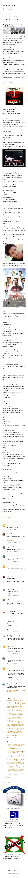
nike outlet (16, 707)
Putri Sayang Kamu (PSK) (14, 636)
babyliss (19, 747)
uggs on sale (21, 716)
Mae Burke (18, 873)
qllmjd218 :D (10, 599)
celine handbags (20, 759)
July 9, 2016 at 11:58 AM (12, 774)
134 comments (9, 830)
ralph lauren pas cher (12, 727)
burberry (15, 734)
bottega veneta (14, 754)
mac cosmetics (14, 755)
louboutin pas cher (19, 721)
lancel (16, 767)
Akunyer (9, 646)
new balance (20, 765)
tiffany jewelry (19, 710)
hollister (9, 751)
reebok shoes (10, 767)
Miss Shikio (10, 668)
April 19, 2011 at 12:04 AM (12, 679)
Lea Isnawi (10, 611)
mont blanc (14, 745)
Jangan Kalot (10, 684)
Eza (8, 534)
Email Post (8, 517)
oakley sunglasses (14, 704)
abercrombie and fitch (16, 756)
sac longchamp (15, 700)
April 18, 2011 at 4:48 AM (12, 653)
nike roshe (10, 769)
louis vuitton (14, 716)
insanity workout (11, 749)
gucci (17, 749)
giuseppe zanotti (20, 744)
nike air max (19, 728)
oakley (15, 769)
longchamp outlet (11, 711)
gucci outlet (16, 732)
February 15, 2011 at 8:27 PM (13, 542)
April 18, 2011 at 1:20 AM (12, 631)
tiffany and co (17, 724)
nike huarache (20, 766)
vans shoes (12, 763)
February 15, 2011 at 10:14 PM (13, 585)
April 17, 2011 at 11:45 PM (12, 606)
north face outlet (17, 748)
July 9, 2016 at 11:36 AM (12, 737)
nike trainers (13, 765)
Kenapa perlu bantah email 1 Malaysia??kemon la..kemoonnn (12, 825)
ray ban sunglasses (18, 703)
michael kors (14, 713)
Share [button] (3, 517)
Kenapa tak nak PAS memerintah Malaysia (12, 857)
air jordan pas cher (15, 709)
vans (21, 749)
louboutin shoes (15, 729)
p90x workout (15, 762)
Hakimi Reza (10, 566)
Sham (8, 576)
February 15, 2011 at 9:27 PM (13, 572)
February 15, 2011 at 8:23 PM (13, 529)
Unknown (9, 525)
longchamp (10, 709)
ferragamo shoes (11, 766)
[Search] (25, 2)
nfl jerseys (21, 767)
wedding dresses (11, 744)
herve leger (10, 761)
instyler (9, 745)
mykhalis (9, 547)
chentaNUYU (10, 657)
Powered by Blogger (15, 870)
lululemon (20, 758)
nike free (22, 704)
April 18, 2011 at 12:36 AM (12, 617)
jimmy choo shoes (12, 770)
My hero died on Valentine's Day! (14, 539)
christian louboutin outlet (15, 727)
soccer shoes (10, 772)
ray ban (17, 763)
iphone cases (20, 769)
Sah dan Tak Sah (8, 5)
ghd (15, 761)
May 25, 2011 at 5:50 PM (12, 694)
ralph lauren (15, 752)
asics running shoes (17, 751)
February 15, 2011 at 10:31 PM (13, 595)
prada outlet (21, 713)
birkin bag (19, 770)
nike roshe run (17, 709)
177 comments (9, 861)
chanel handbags (11, 706)
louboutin (22, 707)
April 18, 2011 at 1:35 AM (12, 641)
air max (9, 700)
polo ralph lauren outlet (15, 718)
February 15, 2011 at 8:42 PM (13, 551)
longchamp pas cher (18, 702)
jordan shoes (15, 731)
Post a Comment (6, 777)
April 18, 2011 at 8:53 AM (12, 663)
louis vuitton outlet (12, 714)
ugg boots (10, 703)
